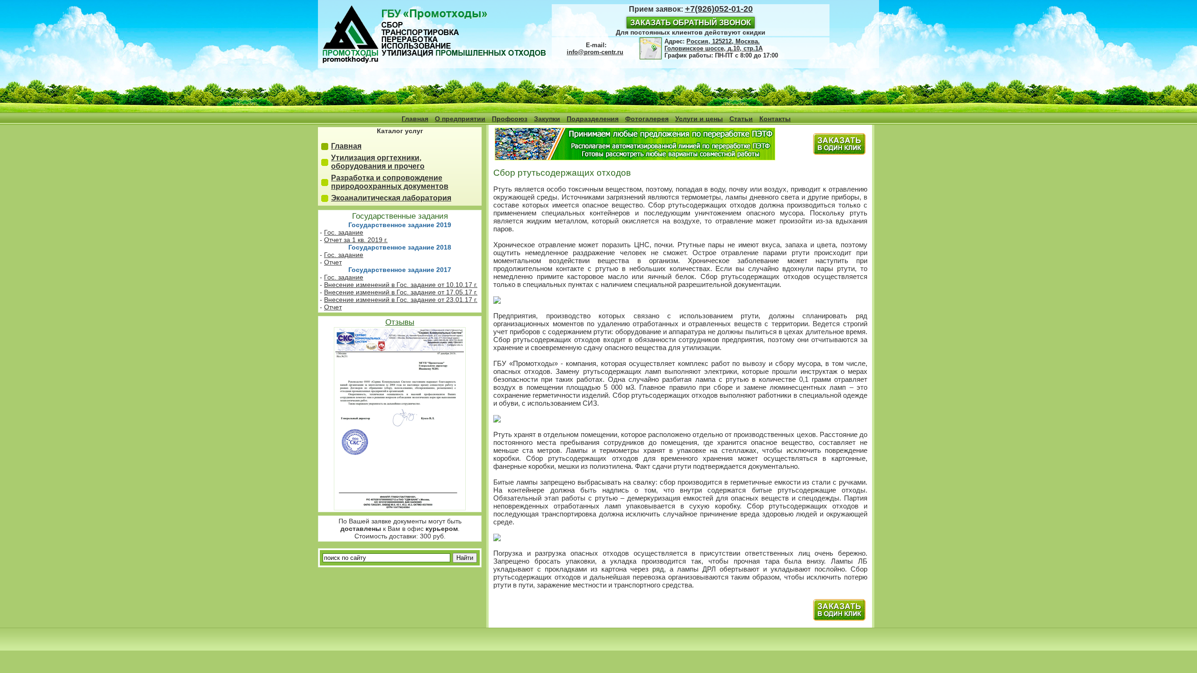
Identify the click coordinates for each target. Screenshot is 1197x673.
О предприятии (460, 118)
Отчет (333, 262)
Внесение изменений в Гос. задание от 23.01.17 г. (400, 299)
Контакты (775, 118)
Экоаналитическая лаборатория (391, 198)
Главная (415, 118)
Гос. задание (343, 232)
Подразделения (593, 118)
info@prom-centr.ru (595, 52)
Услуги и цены (699, 118)
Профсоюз (509, 118)
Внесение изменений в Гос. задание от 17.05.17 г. (400, 292)
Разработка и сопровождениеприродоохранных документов (389, 182)
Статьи (741, 118)
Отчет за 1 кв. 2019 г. (356, 239)
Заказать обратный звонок (690, 23)
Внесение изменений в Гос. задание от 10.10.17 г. (400, 284)
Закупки (547, 118)
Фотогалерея (647, 118)
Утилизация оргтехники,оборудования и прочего (378, 162)
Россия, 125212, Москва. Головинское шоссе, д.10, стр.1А (713, 45)
